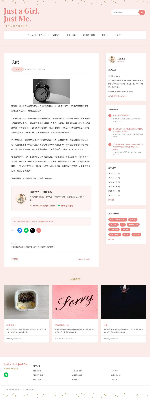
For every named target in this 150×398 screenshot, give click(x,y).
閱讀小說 (75, 379)
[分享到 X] (32, 230)
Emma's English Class (117, 219)
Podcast (133, 219)
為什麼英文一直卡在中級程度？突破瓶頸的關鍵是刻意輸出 (128, 130)
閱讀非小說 (37, 371)
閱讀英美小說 (38, 375)
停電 (105, 325)
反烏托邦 (125, 229)
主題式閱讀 (114, 229)
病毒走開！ (11, 325)
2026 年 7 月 (112, 178)
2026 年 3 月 (112, 195)
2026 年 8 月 (112, 173)
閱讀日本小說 (116, 375)
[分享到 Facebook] (19, 230)
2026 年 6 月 (112, 182)
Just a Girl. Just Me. (21, 14)
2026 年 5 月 (112, 186)
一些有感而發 (17, 69)
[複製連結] (38, 230)
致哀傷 (14, 259)
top (123, 224)
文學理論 (114, 379)
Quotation (113, 224)
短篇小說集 (37, 379)
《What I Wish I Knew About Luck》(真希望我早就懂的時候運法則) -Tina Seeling (128, 146)
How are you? (84, 259)
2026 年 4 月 (112, 191)
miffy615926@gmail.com (117, 96)
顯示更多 (111, 200)
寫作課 (126, 234)
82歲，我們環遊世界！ (121, 115)
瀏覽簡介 (121, 61)
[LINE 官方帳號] (6, 374)
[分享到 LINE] (26, 230)
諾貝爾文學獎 (77, 375)
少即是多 (136, 234)
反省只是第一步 (62, 325)
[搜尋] (141, 12)
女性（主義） (114, 234)
